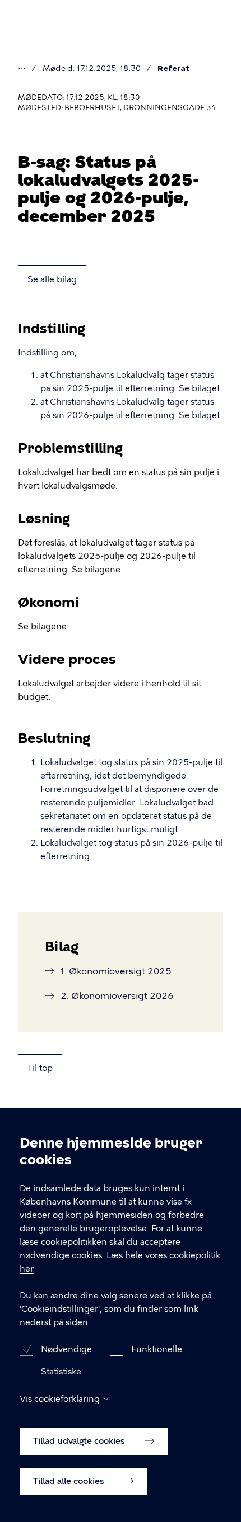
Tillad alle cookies (69, 1481)
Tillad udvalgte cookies (80, 1441)
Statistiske (61, 1372)
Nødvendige (66, 1349)
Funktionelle (156, 1349)
